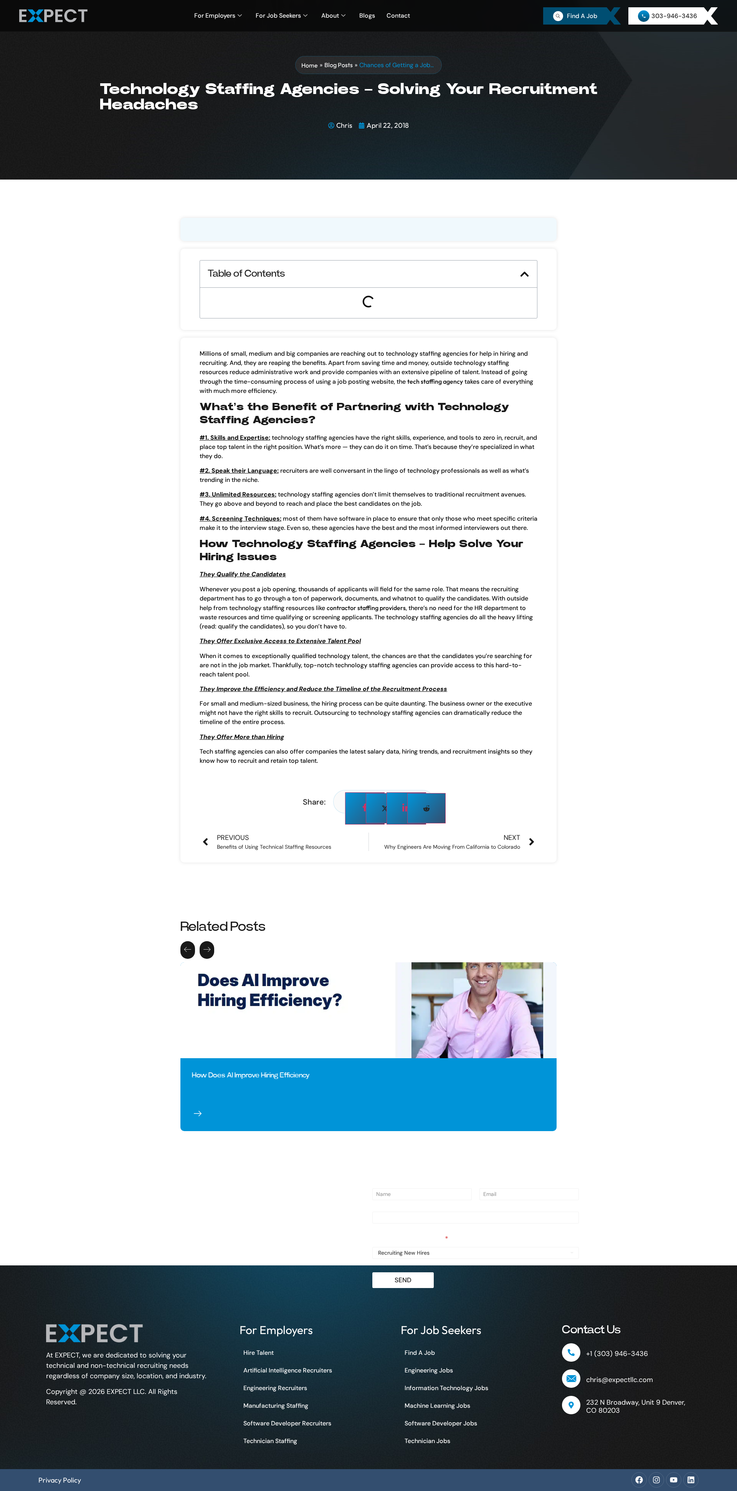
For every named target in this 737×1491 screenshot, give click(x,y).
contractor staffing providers (366, 608)
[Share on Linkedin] (406, 808)
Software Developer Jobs (441, 1423)
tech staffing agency (435, 381)
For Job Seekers (278, 16)
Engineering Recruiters (275, 1388)
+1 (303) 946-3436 (617, 1353)
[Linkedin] (691, 1480)
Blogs (367, 16)
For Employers (214, 16)
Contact (398, 16)
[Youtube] (673, 1480)
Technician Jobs (427, 1441)
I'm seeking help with (410, 1239)
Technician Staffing (270, 1441)
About (330, 16)
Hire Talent (258, 1353)
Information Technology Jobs (446, 1388)
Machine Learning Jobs (437, 1406)
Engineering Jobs (429, 1370)
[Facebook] (639, 1480)
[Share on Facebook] (365, 808)
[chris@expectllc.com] (571, 1378)
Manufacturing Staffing (275, 1406)
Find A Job (420, 1353)
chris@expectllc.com (619, 1379)
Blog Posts (338, 65)
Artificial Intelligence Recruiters (287, 1370)
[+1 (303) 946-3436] (571, 1352)
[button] (524, 274)
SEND (403, 1280)
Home (309, 65)
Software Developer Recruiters (287, 1423)
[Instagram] (656, 1480)
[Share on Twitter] (385, 808)
